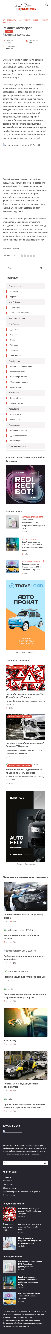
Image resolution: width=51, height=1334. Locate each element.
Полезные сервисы (17, 446)
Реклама (7, 248)
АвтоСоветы (14, 361)
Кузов (9, 31)
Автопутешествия (17, 318)
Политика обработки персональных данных (21, 1191)
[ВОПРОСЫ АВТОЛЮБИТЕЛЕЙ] (25, 726)
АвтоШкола (14, 409)
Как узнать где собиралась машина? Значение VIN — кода (29, 1226)
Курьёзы (13, 297)
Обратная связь (9, 1188)
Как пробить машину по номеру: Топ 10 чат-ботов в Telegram (29, 1211)
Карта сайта (8, 1184)
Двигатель (14, 330)
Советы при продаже (19, 382)
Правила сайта (9, 1195)
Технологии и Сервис (19, 313)
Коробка (13, 335)
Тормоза (14, 345)
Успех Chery (10, 1040)
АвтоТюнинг (14, 392)
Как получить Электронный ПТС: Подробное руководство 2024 (33, 524)
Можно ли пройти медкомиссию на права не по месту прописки (29, 1240)
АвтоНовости (15, 286)
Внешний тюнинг (17, 398)
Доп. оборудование (18, 436)
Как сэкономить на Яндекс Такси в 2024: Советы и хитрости (31, 567)
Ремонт (17, 248)
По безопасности (17, 372)
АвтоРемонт (14, 324)
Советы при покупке (19, 377)
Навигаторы (15, 441)
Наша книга (15, 419)
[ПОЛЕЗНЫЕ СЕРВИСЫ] (25, 677)
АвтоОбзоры (14, 302)
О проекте (7, 1177)
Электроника (15, 355)
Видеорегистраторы (18, 430)
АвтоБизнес (15, 308)
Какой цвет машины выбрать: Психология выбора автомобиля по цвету (33, 546)
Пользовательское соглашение (16, 1326)
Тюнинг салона (16, 403)
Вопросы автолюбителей (21, 366)
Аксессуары (14, 425)
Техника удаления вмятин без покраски (25, 977)
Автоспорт (14, 291)
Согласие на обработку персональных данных (22, 1323)
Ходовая (14, 350)
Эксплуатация (16, 387)
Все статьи (7, 1181)
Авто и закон (15, 414)
